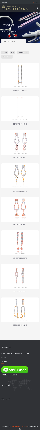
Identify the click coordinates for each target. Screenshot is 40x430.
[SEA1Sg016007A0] (20, 75)
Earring (5, 52)
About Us (9, 353)
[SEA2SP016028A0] (20, 242)
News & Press (19, 353)
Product (27, 353)
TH (35, 2)
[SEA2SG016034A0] (20, 175)
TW (38, 2)
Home (3, 353)
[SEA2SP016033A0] (20, 209)
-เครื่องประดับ (19, 426)
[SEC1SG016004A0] (20, 309)
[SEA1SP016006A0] (20, 108)
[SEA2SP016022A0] (20, 276)
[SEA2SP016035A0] (20, 142)
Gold (12, 52)
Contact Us (4, 2)
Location (3, 357)
